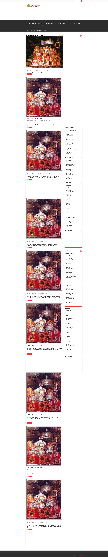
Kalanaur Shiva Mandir (56, 25)
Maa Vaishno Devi (38, 70)
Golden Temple (50, 23)
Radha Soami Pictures (37, 28)
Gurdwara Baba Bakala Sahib (70, 164)
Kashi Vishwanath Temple (70, 200)
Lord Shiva (67, 211)
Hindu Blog (34, 70)
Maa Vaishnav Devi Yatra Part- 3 (35, 240)
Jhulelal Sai (67, 199)
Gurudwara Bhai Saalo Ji (69, 173)
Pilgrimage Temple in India (70, 218)
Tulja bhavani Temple (69, 225)
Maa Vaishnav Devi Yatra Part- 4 (35, 292)
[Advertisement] (61, 11)
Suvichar (67, 350)
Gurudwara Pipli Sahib (69, 175)
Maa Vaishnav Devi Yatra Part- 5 (35, 345)
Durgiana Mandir (38, 23)
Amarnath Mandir (68, 310)
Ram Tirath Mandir (52, 28)
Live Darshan (68, 203)
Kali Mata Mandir (64, 25)
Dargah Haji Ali (68, 319)
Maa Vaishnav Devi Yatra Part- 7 (35, 467)
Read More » (29, 74)
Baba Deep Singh (68, 185)
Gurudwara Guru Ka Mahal (70, 174)
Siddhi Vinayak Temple (69, 221)
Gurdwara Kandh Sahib (76, 23)
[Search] (81, 1)
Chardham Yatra (68, 190)
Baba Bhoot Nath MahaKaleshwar (39, 21)
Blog (66, 186)
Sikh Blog (67, 188)
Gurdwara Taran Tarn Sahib (47, 25)
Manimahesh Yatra (68, 341)
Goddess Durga (68, 195)
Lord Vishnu (67, 212)
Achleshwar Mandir (29, 21)
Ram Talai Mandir (45, 28)
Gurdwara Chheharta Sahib (67, 23)
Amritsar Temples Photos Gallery (67, 555)
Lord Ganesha (70, 25)
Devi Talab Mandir (68, 136)
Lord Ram (67, 208)
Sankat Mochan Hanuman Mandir (61, 28)
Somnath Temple (68, 222)
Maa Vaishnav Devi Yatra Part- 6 (35, 414)
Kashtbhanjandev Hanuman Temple (71, 328)
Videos (45, 30)
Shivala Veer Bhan (39, 30)
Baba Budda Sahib (49, 21)
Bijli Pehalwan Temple (69, 134)
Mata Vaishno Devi (43, 120)
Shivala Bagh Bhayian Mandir (31, 30)
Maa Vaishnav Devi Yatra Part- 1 (35, 118)
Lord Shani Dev (68, 209)
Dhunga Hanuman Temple (70, 139)
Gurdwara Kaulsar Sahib (30, 25)
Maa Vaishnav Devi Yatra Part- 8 (35, 521)
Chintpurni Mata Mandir (30, 23)
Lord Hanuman (68, 332)
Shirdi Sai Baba (68, 220)
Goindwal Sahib (44, 23)
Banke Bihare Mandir (64, 21)
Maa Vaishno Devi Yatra (77, 25)
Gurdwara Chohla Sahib (69, 166)
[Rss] (74, 1)
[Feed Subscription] (62, 35)
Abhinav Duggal (79, 555)
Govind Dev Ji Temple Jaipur (70, 198)
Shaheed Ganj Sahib (71, 28)
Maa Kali (67, 213)
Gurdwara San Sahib (38, 25)
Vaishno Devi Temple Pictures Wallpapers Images (39, 69)
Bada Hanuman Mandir (56, 21)
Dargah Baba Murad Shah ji (70, 191)
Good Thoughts (68, 196)
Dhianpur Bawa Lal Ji (69, 138)
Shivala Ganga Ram (69, 152)
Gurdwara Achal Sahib (57, 23)
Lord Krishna (68, 207)
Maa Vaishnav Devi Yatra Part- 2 (35, 172)
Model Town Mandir (29, 28)
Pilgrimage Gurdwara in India (70, 177)
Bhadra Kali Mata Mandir (73, 21)
